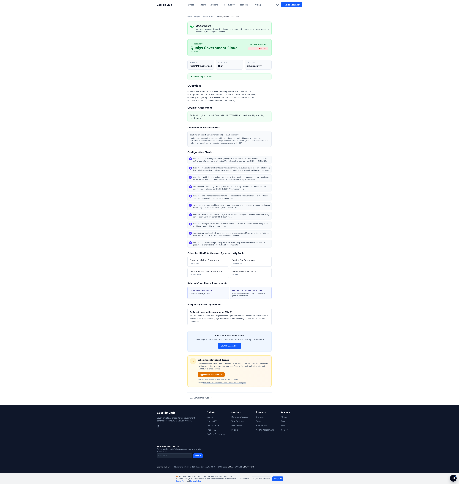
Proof (283, 425)
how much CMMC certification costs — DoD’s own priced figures (224, 383)
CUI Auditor (212, 16)
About (284, 417)
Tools (204, 16)
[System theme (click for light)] (277, 5)
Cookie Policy (181, 481)
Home (189, 16)
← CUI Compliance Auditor (199, 397)
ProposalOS (212, 421)
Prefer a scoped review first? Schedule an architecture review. (218, 379)
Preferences (244, 478)
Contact (284, 430)
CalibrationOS (213, 425)
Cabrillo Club (166, 413)
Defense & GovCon (240, 417)
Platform (202, 4)
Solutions (214, 4)
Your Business (237, 421)
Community (261, 425)
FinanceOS (211, 430)
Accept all (278, 478)
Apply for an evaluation (209, 374)
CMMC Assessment (265, 430)
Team (283, 421)
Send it (198, 455)
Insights (197, 16)
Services (190, 4)
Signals (210, 417)
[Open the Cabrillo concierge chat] (453, 478)
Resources (243, 4)
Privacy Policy (195, 481)
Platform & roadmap (216, 434)
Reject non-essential (261, 478)
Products (228, 4)
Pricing (257, 4)
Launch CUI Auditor (229, 345)
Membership (237, 425)
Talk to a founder (292, 4)
